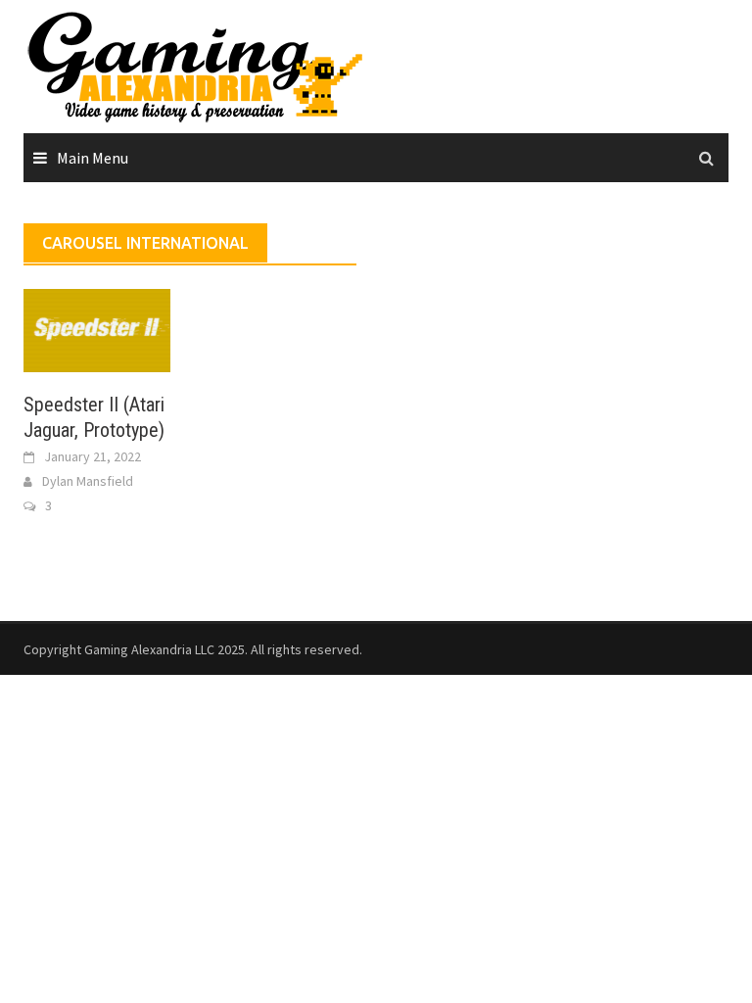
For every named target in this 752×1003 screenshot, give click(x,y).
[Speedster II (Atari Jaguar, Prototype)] (97, 328)
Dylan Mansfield (87, 481)
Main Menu (92, 157)
